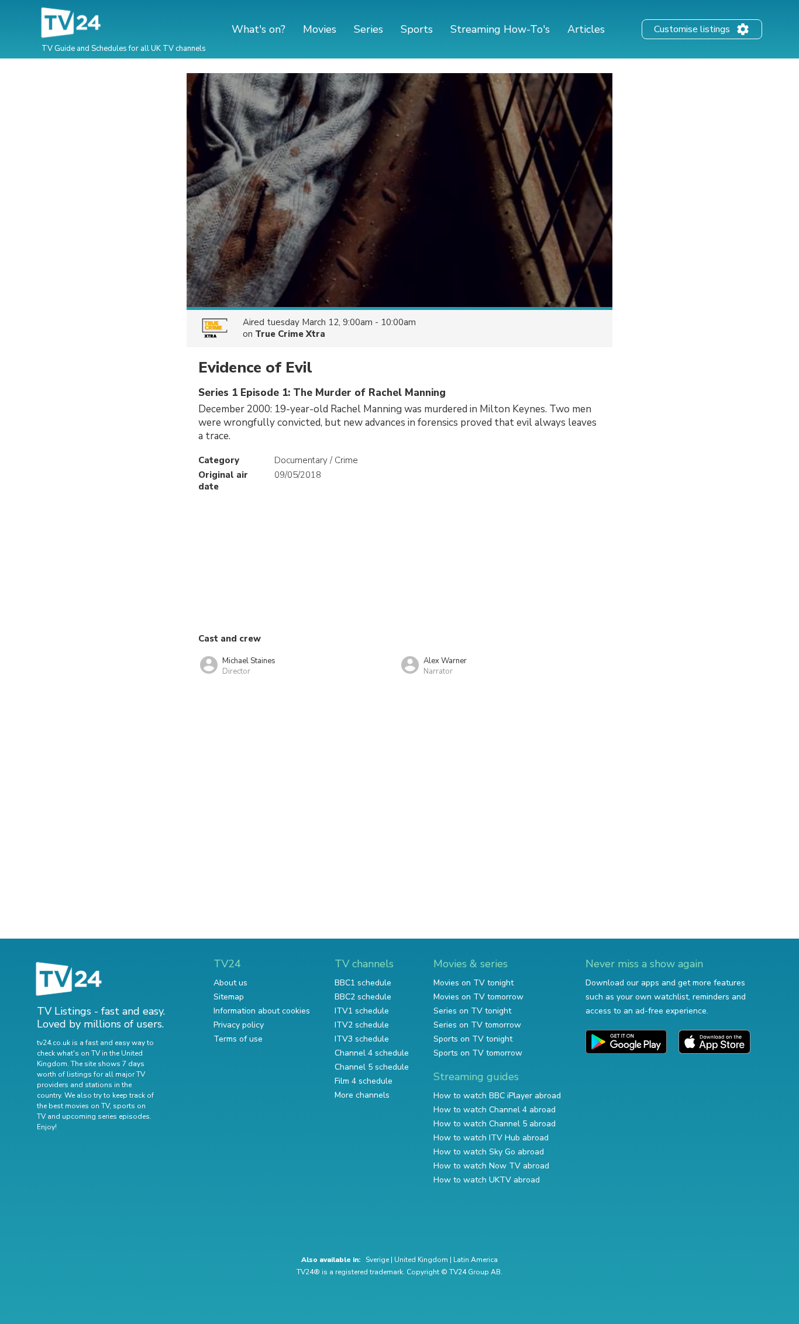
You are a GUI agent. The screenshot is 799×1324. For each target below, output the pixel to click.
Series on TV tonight (472, 1010)
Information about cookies (261, 1010)
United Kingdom (421, 1259)
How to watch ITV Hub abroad (491, 1137)
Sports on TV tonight (472, 1038)
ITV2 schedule (362, 1024)
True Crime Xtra (290, 334)
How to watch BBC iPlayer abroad (497, 1095)
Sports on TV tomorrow (477, 1052)
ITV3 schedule (362, 1038)
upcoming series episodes (106, 1116)
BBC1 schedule (363, 982)
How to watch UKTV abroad (486, 1179)
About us (230, 982)
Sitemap (228, 996)
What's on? (258, 29)
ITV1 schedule (362, 1010)
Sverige (377, 1259)
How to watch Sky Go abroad (488, 1151)
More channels (362, 1095)
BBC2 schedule (363, 996)
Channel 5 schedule (372, 1067)
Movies (319, 29)
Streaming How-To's (500, 29)
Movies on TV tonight (473, 982)
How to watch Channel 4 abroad (494, 1109)
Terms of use (238, 1038)
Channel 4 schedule (372, 1052)
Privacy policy (238, 1024)
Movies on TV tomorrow (478, 996)
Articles (586, 29)
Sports (417, 29)
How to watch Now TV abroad (491, 1165)
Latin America (475, 1259)
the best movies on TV (73, 1106)
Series (368, 29)
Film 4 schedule (363, 1081)
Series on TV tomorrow (477, 1024)
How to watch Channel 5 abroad (494, 1123)
